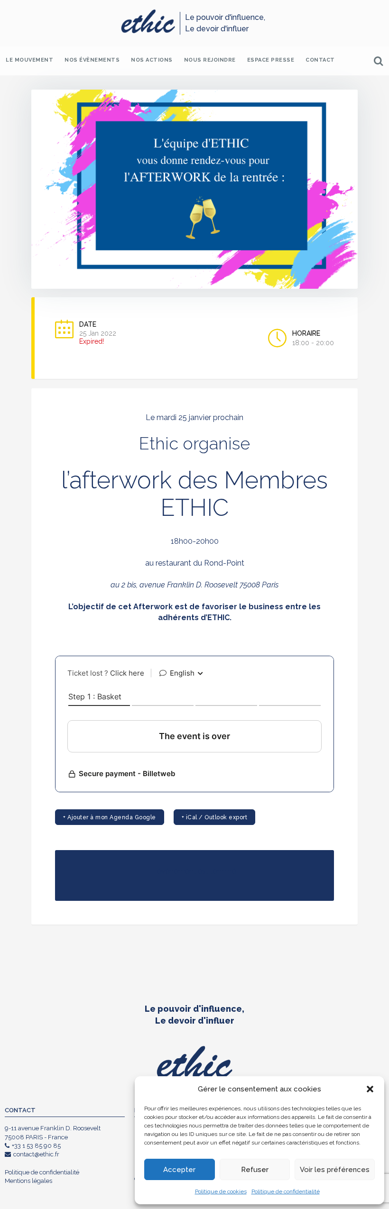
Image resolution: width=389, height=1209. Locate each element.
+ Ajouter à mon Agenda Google (109, 817)
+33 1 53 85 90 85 (36, 1145)
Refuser (255, 1169)
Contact (320, 60)
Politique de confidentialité (285, 1191)
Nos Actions (152, 60)
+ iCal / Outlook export (215, 817)
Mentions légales (28, 1180)
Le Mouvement (29, 60)
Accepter (179, 1169)
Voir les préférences (335, 1169)
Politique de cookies (221, 1191)
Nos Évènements (92, 60)
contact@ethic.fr (36, 1154)
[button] (370, 1089)
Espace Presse (271, 60)
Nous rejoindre (210, 60)
